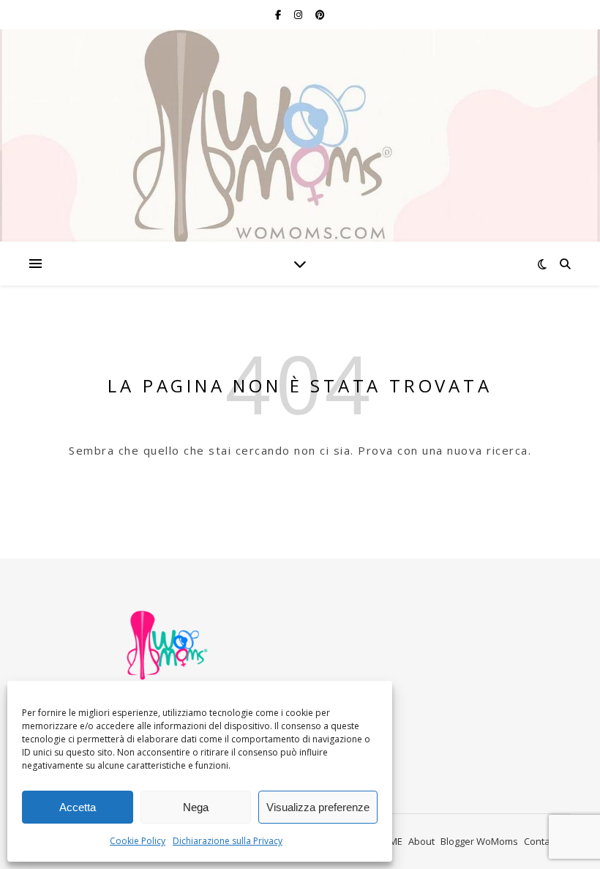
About (421, 841)
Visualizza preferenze (318, 807)
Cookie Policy (137, 841)
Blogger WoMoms (479, 841)
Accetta (77, 807)
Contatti (541, 841)
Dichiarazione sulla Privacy (227, 841)
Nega (196, 807)
